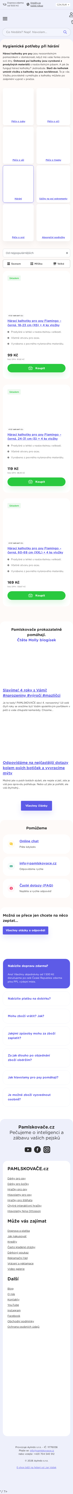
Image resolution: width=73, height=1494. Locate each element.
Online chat (29, 841)
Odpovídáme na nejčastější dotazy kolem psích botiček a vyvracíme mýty (35, 768)
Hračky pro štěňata (19, 1200)
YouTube (13, 1305)
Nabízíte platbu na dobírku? (29, 998)
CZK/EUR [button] (62, 5)
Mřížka (38, 264)
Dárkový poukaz (18, 1253)
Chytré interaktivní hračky (24, 1206)
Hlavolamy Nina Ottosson (24, 1211)
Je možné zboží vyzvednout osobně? (29, 1097)
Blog (10, 1289)
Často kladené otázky (21, 1247)
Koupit (39, 368)
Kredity (37, 4)
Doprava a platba (18, 1231)
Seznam (15, 264)
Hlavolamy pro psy (19, 1195)
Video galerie (16, 1269)
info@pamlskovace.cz (38, 863)
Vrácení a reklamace (20, 1263)
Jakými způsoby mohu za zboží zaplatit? (31, 1036)
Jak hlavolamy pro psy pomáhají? (33, 1077)
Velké (60, 264)
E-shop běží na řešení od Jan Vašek (36, 1467)
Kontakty (13, 1299)
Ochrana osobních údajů (23, 1327)
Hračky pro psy (17, 1189)
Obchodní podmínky (20, 1321)
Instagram (14, 1310)
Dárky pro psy (16, 1178)
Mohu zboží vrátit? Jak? (26, 1016)
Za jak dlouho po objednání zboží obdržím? (29, 1058)
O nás (11, 1294)
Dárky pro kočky (18, 1184)
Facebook (13, 1316)
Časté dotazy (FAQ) (36, 885)
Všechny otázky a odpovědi (25, 930)
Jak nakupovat (17, 1236)
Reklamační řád (17, 1258)
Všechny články (36, 805)
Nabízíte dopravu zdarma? (28, 966)
